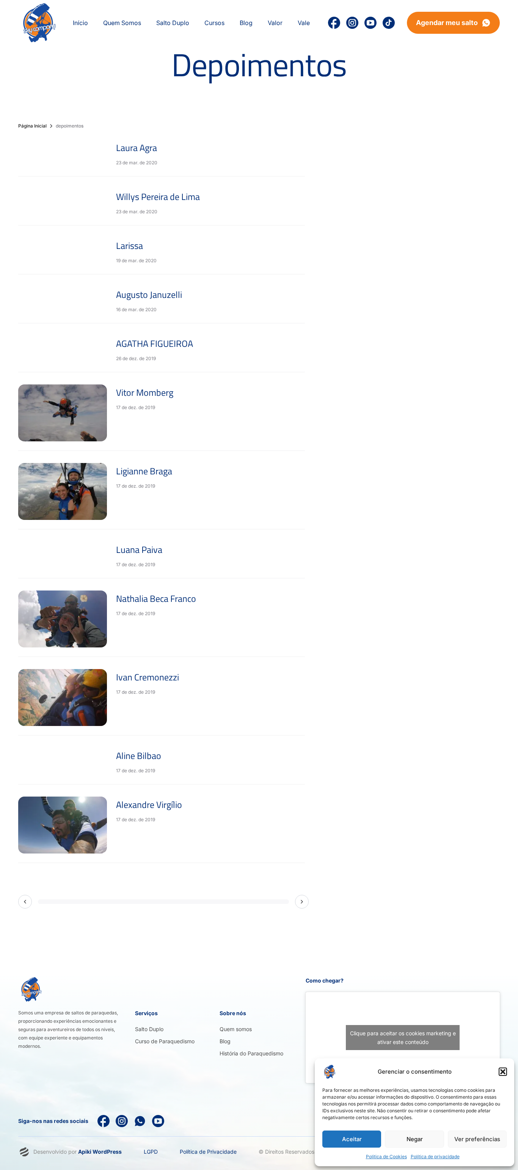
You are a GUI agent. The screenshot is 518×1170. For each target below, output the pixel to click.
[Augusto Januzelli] (62, 300)
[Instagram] (352, 23)
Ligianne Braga (144, 471)
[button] (503, 1072)
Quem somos (236, 1029)
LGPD (151, 1151)
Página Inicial (32, 126)
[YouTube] (370, 23)
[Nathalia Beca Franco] (62, 619)
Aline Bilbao (138, 755)
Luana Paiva (139, 549)
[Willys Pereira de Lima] (62, 202)
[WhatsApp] (140, 1121)
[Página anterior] (25, 902)
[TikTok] (389, 23)
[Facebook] (103, 1121)
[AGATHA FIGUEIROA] (62, 349)
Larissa (129, 245)
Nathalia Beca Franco (156, 598)
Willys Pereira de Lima (158, 196)
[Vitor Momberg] (62, 412)
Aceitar (352, 1139)
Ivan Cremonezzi (147, 677)
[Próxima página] (302, 902)
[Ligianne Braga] (62, 491)
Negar (415, 1139)
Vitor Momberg (144, 392)
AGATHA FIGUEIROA (154, 343)
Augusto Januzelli (149, 294)
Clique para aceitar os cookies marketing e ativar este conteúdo (403, 1037)
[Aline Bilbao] (62, 761)
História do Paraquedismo (251, 1053)
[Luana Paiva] (62, 555)
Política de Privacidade (208, 1151)
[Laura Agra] (62, 153)
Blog (225, 1041)
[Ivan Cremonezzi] (62, 697)
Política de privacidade (435, 1156)
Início (80, 23)
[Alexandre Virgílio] (62, 825)
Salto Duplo (149, 1029)
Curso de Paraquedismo (165, 1041)
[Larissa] (62, 251)
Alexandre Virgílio (149, 804)
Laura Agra (136, 147)
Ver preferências (477, 1139)
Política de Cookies (386, 1156)
